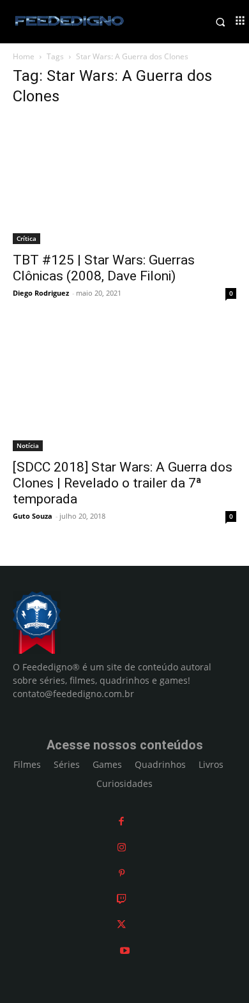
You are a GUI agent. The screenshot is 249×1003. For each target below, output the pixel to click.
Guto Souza (32, 516)
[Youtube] (125, 950)
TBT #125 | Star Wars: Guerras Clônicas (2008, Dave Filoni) (104, 268)
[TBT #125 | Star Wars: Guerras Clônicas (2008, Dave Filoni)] (124, 181)
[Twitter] (121, 924)
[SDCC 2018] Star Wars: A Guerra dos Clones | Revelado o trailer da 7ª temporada (122, 483)
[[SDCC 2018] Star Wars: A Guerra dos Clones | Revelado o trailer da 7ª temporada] (124, 388)
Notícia (28, 445)
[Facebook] (121, 821)
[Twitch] (121, 898)
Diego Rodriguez (41, 293)
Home (23, 56)
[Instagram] (121, 847)
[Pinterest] (121, 872)
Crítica (26, 238)
